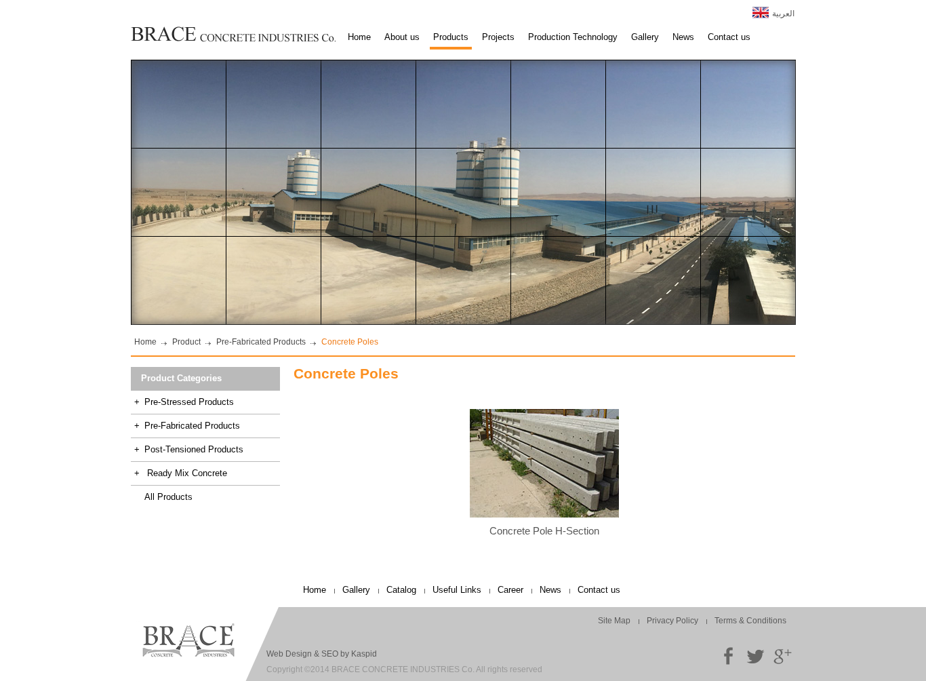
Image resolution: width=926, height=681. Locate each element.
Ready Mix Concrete (180, 473)
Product (186, 342)
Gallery (645, 37)
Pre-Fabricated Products (261, 342)
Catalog (401, 590)
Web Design (289, 654)
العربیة (783, 13)
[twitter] (755, 656)
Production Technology (573, 37)
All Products (168, 497)
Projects (498, 37)
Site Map (614, 620)
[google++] (782, 656)
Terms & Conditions (750, 620)
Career (510, 590)
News (683, 37)
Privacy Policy (672, 620)
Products (450, 37)
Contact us (729, 37)
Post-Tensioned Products (188, 449)
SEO (329, 654)
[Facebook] (728, 656)
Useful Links (456, 590)
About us (402, 37)
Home (359, 37)
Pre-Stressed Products (184, 402)
